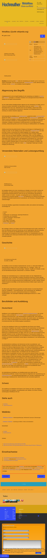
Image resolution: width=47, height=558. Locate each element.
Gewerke (36, 106)
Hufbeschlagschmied (7, 375)
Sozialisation (14, 362)
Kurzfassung (17, 469)
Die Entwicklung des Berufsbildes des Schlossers (14, 457)
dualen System (19, 315)
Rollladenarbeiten (34, 117)
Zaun (20, 518)
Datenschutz (7, 516)
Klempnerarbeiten (40, 116)
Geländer (13, 223)
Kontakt (6, 512)
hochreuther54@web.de (42, 7)
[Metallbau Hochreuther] (17, 4)
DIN (34, 41)
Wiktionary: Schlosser (8, 417)
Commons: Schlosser (7, 421)
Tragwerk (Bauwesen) (7, 405)
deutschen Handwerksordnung (30, 313)
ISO (30, 59)
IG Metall (5, 431)
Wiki (13, 516)
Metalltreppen (6, 223)
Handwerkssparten (29, 82)
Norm (25, 143)
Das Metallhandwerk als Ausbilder (11, 460)
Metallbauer (6, 459)
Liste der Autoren (36, 469)
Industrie (42, 96)
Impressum (7, 515)
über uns (6, 511)
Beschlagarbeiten (15, 117)
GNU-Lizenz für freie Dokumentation (24, 468)
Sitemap (14, 518)
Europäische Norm (35, 130)
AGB (5, 518)
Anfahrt (6, 514)
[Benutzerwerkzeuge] (42, 36)
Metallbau (21, 466)
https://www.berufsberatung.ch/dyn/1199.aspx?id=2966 (14, 443)
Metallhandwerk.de (7, 432)
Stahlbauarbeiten (23, 116)
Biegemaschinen (35, 331)
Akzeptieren (4, 555)
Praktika (26, 363)
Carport (20, 512)
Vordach (20, 514)
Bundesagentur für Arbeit (21, 459)
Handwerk (6, 97)
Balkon (20, 511)
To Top (24, 484)
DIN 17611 (21, 196)
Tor (19, 516)
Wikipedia (39, 466)
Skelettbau (5, 403)
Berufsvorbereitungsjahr (7, 363)
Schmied (13, 84)
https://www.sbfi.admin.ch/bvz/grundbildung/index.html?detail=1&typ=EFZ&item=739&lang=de (22, 445)
